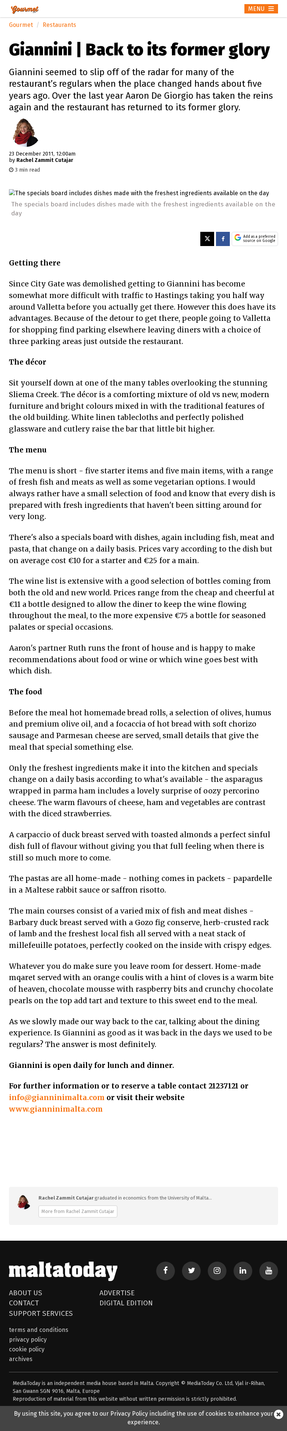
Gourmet (21, 24)
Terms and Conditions (38, 1329)
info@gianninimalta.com (57, 1097)
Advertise (117, 1293)
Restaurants (59, 24)
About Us (25, 1293)
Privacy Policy (28, 1339)
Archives (21, 1359)
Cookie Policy (26, 1349)
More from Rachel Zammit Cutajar (77, 1211)
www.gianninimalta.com (56, 1109)
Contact (24, 1303)
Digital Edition (126, 1303)
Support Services (41, 1313)
